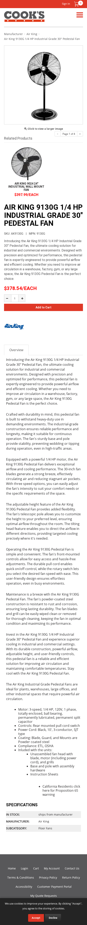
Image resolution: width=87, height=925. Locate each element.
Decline (53, 917)
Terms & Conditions (20, 877)
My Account (52, 868)
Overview (16, 350)
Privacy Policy (48, 877)
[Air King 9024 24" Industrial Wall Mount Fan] (26, 164)
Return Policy (71, 877)
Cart (36, 868)
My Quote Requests (43, 896)
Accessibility (24, 887)
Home (12, 868)
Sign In (66, 3)
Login (24, 868)
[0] (76, 4)
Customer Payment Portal (54, 887)
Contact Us (72, 868)
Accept (36, 917)
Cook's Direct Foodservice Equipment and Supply (24, 19)
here (46, 790)
